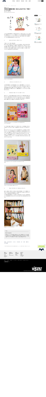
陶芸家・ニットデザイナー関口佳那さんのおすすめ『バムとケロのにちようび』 (38, 42)
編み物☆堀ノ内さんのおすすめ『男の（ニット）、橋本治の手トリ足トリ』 (37, 33)
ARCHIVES (5, 256)
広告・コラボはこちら (20, 260)
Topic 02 (5, 255)
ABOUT (5, 260)
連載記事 (16, 252)
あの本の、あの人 (22, 255)
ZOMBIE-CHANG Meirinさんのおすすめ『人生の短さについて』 (38, 24)
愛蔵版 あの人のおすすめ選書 (13, 5)
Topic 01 (5, 254)
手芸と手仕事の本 (21, 252)
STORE (8, 260)
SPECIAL (6, 5)
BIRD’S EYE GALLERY (11, 255)
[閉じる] (44, 245)
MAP (9, 254)
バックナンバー (9, 5)
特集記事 (4, 252)
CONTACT (11, 260)
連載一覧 (16, 254)
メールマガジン (15, 260)
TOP (4, 5)
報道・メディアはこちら (26, 260)
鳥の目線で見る (10, 252)
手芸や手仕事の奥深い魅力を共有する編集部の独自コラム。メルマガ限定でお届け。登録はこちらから (17, 246)
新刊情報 (21, 254)
